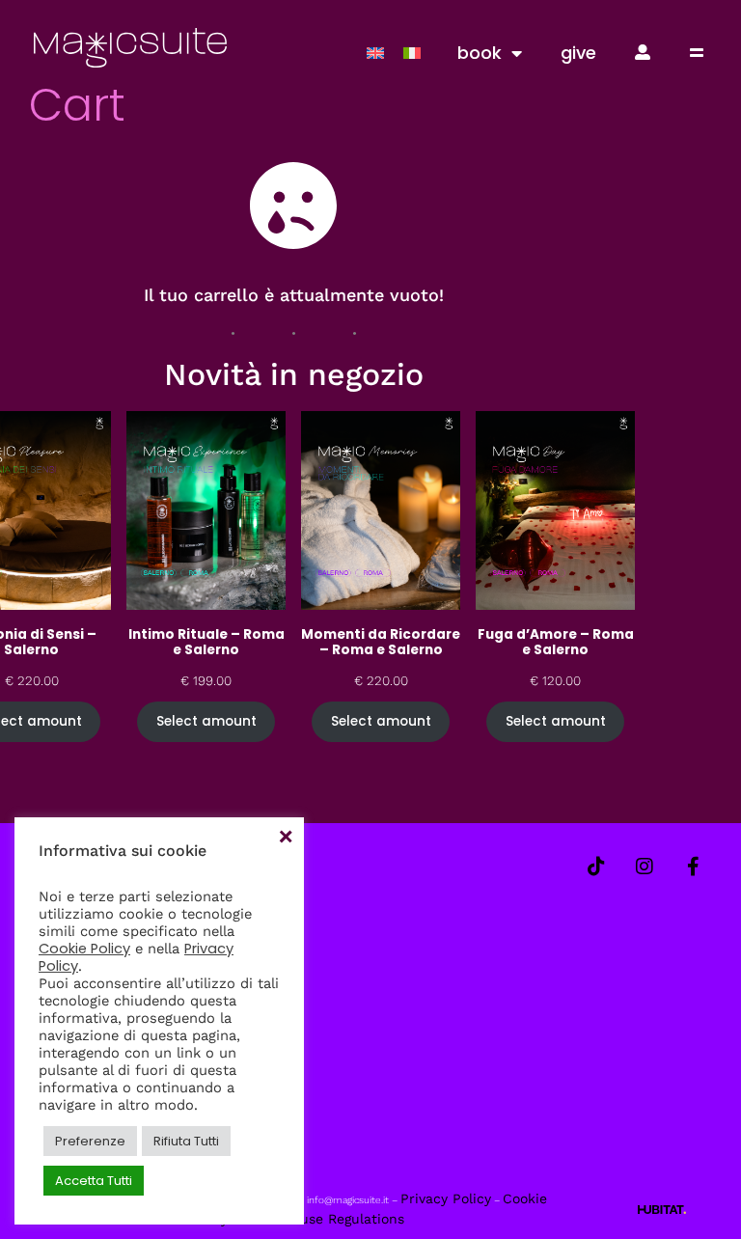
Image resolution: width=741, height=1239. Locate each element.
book (479, 53)
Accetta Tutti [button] (93, 1180)
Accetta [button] (284, 836)
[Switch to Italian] (412, 53)
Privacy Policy (445, 1198)
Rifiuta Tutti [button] (186, 1141)
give (578, 53)
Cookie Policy (84, 948)
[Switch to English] (375, 53)
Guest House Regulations (321, 1218)
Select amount (206, 721)
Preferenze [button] (90, 1141)
